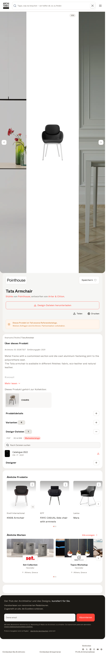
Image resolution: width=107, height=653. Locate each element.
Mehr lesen (11, 383)
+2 (33, 507)
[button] (53, 526)
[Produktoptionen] (32, 484)
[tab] (8, 438)
